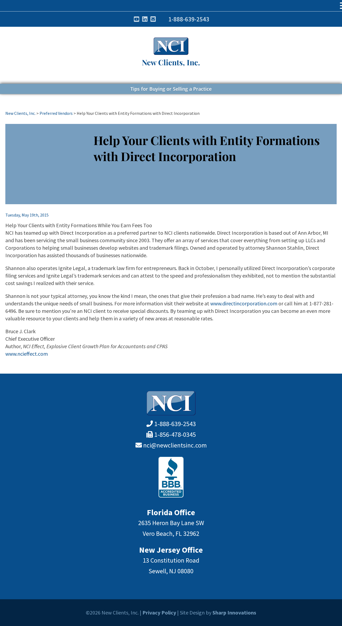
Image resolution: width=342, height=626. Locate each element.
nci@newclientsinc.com (175, 445)
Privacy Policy (159, 612)
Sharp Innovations (234, 612)
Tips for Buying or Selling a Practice (171, 89)
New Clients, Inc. (171, 62)
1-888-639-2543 (188, 19)
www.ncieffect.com (26, 353)
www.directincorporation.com (243, 303)
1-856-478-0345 (175, 434)
